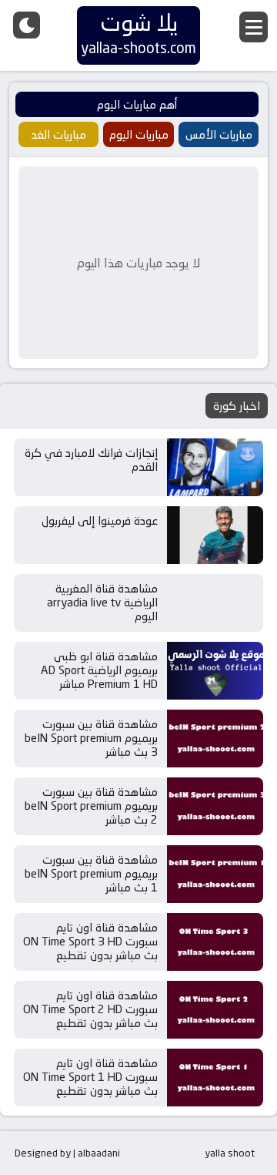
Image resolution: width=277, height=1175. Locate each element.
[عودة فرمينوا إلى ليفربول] (215, 535)
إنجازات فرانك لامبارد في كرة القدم (91, 459)
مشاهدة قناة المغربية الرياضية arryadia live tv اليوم (102, 602)
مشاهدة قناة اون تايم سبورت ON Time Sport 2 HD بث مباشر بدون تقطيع (90, 1009)
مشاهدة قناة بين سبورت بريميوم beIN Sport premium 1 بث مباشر (91, 873)
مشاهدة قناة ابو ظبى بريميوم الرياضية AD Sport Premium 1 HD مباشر (99, 670)
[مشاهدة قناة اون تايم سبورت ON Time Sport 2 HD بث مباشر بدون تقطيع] (215, 1010)
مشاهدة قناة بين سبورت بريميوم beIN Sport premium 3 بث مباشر (91, 737)
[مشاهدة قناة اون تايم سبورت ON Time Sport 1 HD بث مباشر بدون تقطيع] (215, 1077)
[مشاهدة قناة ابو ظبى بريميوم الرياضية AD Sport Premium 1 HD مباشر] (215, 671)
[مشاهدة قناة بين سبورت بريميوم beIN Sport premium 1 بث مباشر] (215, 874)
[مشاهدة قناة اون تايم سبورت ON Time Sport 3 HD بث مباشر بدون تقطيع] (215, 942)
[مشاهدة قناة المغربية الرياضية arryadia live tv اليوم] (215, 603)
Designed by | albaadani (67, 1152)
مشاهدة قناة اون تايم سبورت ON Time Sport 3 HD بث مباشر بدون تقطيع (90, 941)
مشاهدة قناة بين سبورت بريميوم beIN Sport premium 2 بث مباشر (91, 805)
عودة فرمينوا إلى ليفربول (100, 520)
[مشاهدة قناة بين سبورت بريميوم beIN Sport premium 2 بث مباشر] (215, 806)
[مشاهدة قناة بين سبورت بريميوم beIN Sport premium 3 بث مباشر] (215, 738)
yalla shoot (230, 1152)
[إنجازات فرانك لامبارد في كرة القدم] (215, 467)
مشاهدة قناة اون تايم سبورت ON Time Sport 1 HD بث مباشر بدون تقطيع (90, 1076)
